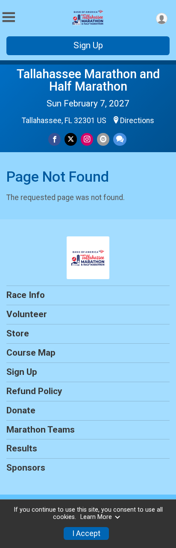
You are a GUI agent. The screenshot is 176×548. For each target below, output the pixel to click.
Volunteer (26, 314)
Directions (137, 120)
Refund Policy (34, 391)
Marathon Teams (40, 429)
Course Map (31, 353)
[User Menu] (161, 18)
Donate (20, 410)
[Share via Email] (103, 139)
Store (17, 333)
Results (21, 448)
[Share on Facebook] (54, 139)
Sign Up (88, 45)
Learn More (96, 517)
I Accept (86, 533)
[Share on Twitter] (71, 139)
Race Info (25, 295)
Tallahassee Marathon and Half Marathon (88, 80)
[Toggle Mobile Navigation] (8, 17)
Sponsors (25, 468)
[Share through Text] (119, 139)
